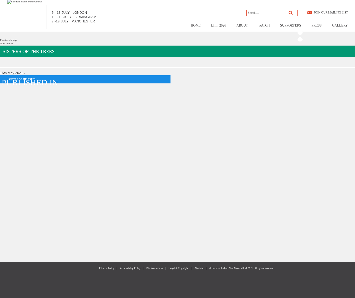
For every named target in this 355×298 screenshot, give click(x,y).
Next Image (6, 43)
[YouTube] (300, 33)
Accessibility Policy (130, 268)
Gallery (340, 25)
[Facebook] (300, 13)
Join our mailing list (330, 12)
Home (196, 25)
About (242, 25)
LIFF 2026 (218, 25)
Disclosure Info (154, 268)
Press (317, 25)
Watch (264, 25)
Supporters (290, 25)
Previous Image (8, 40)
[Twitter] (300, 20)
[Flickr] (300, 39)
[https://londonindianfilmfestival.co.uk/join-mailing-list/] (24, 1)
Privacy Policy (106, 268)
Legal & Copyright (179, 268)
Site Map (199, 268)
